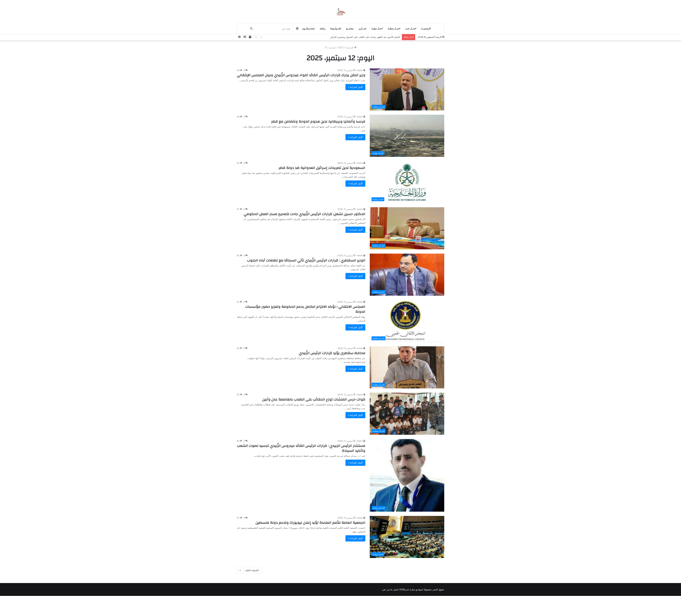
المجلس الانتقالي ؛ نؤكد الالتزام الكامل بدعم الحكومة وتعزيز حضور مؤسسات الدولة (305, 309)
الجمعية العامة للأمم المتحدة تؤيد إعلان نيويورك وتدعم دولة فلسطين (310, 522)
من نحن (386, 589)
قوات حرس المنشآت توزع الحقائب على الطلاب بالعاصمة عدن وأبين (313, 399)
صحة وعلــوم (308, 28)
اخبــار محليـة (394, 28)
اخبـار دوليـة (377, 28)
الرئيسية (349, 47)
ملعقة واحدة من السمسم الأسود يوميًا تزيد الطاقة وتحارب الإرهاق (368, 37)
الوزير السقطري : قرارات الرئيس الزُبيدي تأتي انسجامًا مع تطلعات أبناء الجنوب (306, 260)
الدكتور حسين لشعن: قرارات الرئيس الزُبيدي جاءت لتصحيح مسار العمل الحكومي (304, 214)
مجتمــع (350, 28)
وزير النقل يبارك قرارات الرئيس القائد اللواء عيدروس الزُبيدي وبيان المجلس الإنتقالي (301, 75)
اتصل (395, 589)
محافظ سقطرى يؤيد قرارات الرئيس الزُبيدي (332, 353)
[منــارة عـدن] (340, 11)
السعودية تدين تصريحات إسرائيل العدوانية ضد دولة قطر (322, 167)
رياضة (322, 28)
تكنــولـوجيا (335, 28)
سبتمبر (332, 47)
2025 (341, 47)
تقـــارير (362, 28)
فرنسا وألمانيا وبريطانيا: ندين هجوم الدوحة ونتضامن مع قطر (318, 121)
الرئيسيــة (426, 28)
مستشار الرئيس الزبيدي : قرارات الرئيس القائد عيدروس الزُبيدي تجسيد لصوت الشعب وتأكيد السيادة (301, 448)
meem (360, 70)
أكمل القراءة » (355, 87)
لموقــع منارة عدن (414, 589)
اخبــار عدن (410, 28)
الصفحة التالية (252, 570)
